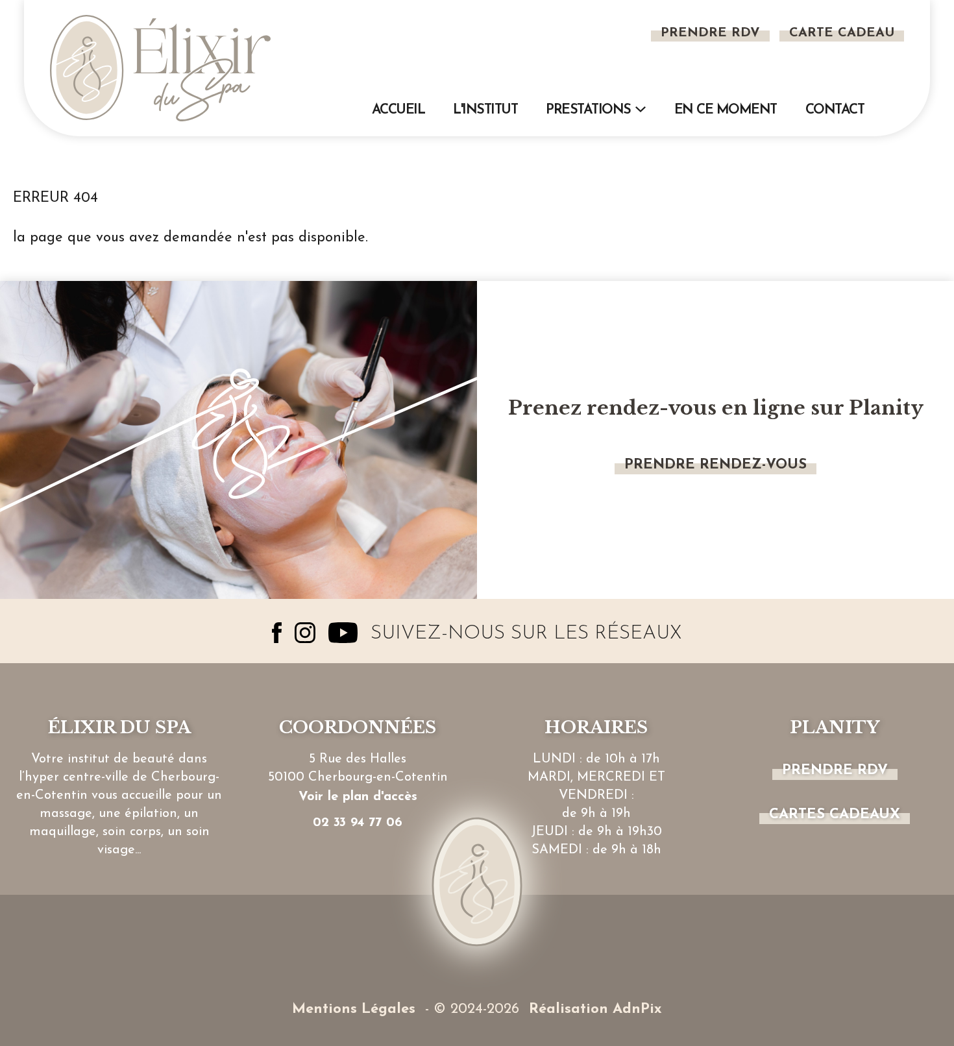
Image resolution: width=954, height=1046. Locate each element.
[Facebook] (277, 632)
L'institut (485, 110)
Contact (834, 110)
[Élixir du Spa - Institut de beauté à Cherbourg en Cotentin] (160, 68)
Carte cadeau (841, 33)
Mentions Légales (353, 1009)
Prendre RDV (710, 33)
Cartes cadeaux (834, 814)
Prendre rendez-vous (715, 464)
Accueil (398, 110)
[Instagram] (305, 632)
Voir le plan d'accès (358, 796)
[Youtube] (343, 632)
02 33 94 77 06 (357, 822)
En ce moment (725, 110)
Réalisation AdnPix (595, 1009)
